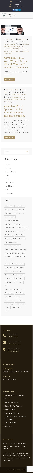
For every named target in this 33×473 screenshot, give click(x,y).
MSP (14, 49)
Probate (8, 296)
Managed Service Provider (14, 264)
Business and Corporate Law (14, 395)
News (6, 44)
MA (12, 260)
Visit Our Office (18, 1)
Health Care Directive (12, 246)
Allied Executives (15, 97)
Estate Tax (22, 238)
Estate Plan (20, 235)
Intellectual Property (12, 253)
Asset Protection (18, 209)
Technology (9, 193)
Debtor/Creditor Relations (13, 406)
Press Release (21, 94)
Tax (7, 189)
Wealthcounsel (17, 307)
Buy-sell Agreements (12, 220)
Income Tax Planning (12, 413)
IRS (23, 253)
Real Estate (9, 186)
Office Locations (13, 351)
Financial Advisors (11, 242)
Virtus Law (21, 39)
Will (6, 311)
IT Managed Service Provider (15, 257)
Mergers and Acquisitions (13, 271)
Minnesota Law (10, 282)
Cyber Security (22, 228)
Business (8, 168)
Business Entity (19, 213)
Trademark (20, 304)
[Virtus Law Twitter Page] (16, 10)
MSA (20, 282)
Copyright (17, 224)
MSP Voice (20, 49)
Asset (7, 209)
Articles (8, 165)
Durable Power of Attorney (14, 231)
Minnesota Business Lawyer (14, 275)
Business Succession (12, 402)
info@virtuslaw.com (18, 7)
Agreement (20, 206)
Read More (9, 79)
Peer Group (20, 293)
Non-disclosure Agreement (14, 289)
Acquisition (8, 206)
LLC (6, 260)
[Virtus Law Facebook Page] (13, 10)
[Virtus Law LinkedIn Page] (19, 10)
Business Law (9, 217)
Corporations (9, 228)
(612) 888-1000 (17, 4)
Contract (8, 224)
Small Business (10, 300)
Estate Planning (11, 172)
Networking (15, 99)
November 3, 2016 (12, 90)
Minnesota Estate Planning (14, 278)
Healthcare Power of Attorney (15, 249)
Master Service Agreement (14, 267)
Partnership (9, 293)
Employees (9, 235)
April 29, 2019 (10, 39)
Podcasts (11, 44)
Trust (6, 307)
